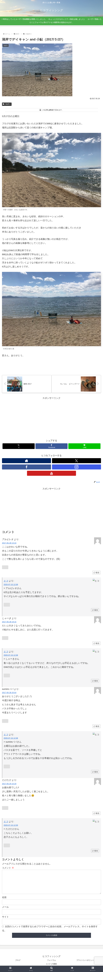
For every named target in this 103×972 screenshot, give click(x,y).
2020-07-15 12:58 (11, 584)
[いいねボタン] (4, 364)
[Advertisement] (51, 417)
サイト (5, 917)
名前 (4, 897)
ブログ (17, 960)
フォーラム (51, 960)
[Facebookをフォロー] (26, 466)
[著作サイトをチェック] (26, 460)
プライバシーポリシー (85, 960)
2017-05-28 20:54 (9, 693)
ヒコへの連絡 (51, 964)
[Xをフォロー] (76, 460)
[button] (95, 574)
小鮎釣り (8, 104)
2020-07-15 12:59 (11, 825)
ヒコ (6, 651)
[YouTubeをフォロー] (51, 473)
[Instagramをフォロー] (76, 466)
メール (5, 907)
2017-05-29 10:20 (9, 784)
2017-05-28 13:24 (9, 543)
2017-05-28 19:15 (9, 622)
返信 (96, 610)
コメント (8, 868)
